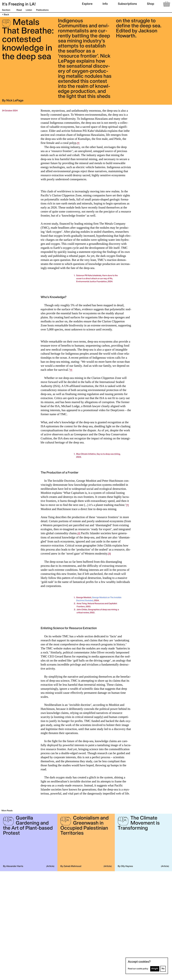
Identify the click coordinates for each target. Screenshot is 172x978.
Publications (42, 10)
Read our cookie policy (138, 969)
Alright (154, 969)
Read (19, 10)
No (163, 969)
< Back (5, 15)
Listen (29, 10)
